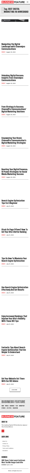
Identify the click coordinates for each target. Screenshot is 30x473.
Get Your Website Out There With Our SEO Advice (13, 379)
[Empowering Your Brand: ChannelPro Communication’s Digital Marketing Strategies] (15, 127)
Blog (3, 52)
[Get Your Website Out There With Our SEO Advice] (15, 367)
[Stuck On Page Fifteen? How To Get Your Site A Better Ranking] (15, 218)
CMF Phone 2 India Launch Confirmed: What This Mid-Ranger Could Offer (13, 461)
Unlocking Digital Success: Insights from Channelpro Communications (13, 78)
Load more (14, 389)
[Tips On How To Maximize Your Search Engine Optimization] (15, 247)
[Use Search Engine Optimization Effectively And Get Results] (15, 276)
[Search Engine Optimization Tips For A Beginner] (15, 189)
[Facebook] (3, 431)
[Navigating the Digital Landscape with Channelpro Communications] (15, 33)
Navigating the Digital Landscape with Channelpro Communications (13, 46)
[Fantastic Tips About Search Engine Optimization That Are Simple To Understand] (15, 336)
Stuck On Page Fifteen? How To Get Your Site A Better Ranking (15, 230)
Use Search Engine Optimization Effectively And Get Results (15, 288)
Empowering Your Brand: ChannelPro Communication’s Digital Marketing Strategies (14, 140)
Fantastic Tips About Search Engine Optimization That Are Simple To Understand (14, 350)
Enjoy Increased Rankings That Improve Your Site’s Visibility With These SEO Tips (14, 318)
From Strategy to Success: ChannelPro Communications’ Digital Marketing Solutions (14, 109)
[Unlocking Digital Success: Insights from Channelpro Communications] (15, 64)
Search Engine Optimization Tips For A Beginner (13, 201)
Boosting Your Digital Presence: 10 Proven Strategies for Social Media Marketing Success (15, 171)
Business (4, 464)
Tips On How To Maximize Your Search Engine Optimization (14, 259)
